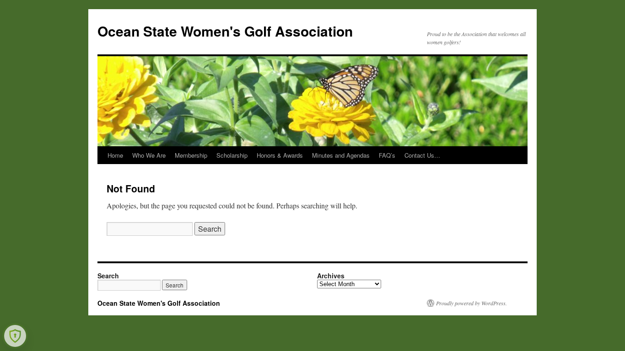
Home (115, 155)
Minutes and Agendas (341, 155)
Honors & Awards (280, 155)
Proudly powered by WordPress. (471, 303)
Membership (191, 155)
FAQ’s (387, 155)
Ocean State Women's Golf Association (225, 31)
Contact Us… (422, 155)
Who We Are (149, 155)
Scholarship (232, 155)
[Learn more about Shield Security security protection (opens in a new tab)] (15, 336)
